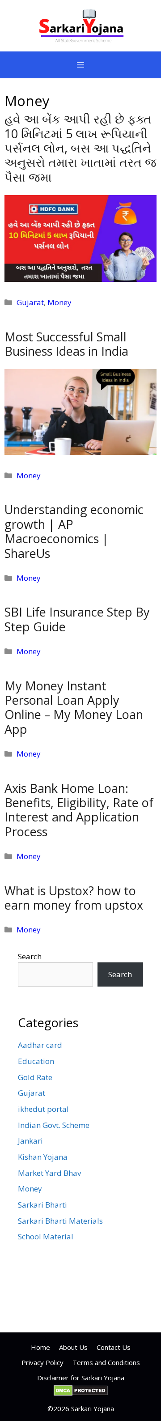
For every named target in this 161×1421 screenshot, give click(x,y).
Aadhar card (40, 1045)
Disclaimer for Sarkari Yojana (80, 1377)
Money (59, 302)
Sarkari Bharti (42, 1205)
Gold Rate (35, 1077)
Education (36, 1061)
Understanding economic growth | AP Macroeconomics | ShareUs (74, 531)
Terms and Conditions (106, 1362)
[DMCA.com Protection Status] (81, 1393)
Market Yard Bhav (49, 1173)
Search (30, 956)
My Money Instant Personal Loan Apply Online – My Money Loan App (73, 707)
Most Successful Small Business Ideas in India (66, 343)
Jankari (30, 1141)
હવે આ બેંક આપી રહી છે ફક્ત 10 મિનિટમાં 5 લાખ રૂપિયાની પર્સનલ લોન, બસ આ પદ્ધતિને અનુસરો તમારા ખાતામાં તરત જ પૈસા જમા (80, 148)
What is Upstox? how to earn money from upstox (73, 897)
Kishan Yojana (43, 1157)
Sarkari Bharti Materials (60, 1221)
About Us (73, 1347)
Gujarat (30, 302)
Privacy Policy (42, 1362)
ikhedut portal (43, 1109)
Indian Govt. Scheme (53, 1125)
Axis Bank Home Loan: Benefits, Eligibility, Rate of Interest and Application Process (78, 810)
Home (40, 1347)
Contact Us (114, 1347)
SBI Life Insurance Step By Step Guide (77, 619)
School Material (45, 1236)
